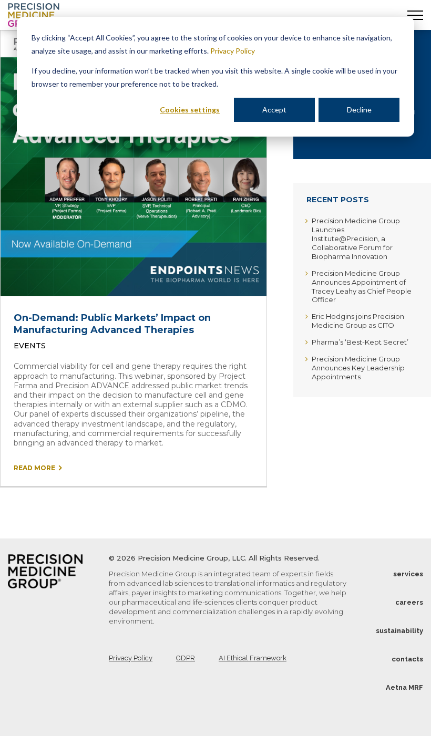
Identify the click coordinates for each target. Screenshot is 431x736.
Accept (274, 109)
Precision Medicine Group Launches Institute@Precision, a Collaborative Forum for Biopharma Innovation (356, 238)
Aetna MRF (404, 687)
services (408, 574)
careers (409, 602)
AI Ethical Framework (252, 658)
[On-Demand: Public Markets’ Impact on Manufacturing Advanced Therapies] (133, 163)
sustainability (399, 630)
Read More (34, 468)
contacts (407, 659)
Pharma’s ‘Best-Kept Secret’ (360, 342)
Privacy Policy (232, 50)
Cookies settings (190, 109)
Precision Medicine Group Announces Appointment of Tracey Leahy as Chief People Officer (362, 286)
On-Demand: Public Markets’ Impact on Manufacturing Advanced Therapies (112, 324)
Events (30, 345)
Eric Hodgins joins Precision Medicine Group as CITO (358, 320)
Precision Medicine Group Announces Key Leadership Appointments (358, 368)
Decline (359, 109)
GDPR (185, 658)
